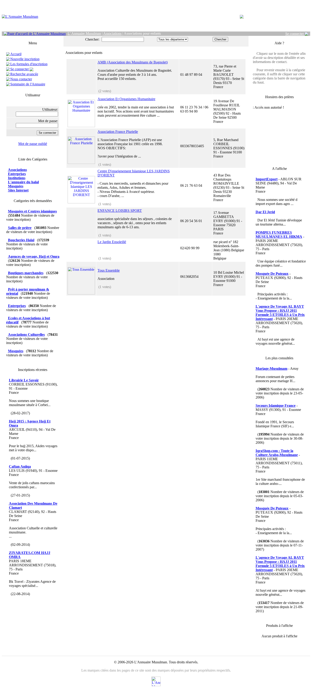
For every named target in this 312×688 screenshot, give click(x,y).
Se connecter (295, 34)
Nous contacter (21, 79)
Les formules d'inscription (29, 64)
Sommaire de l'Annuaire (27, 84)
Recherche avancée (24, 74)
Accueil (15, 54)
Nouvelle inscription (25, 59)
